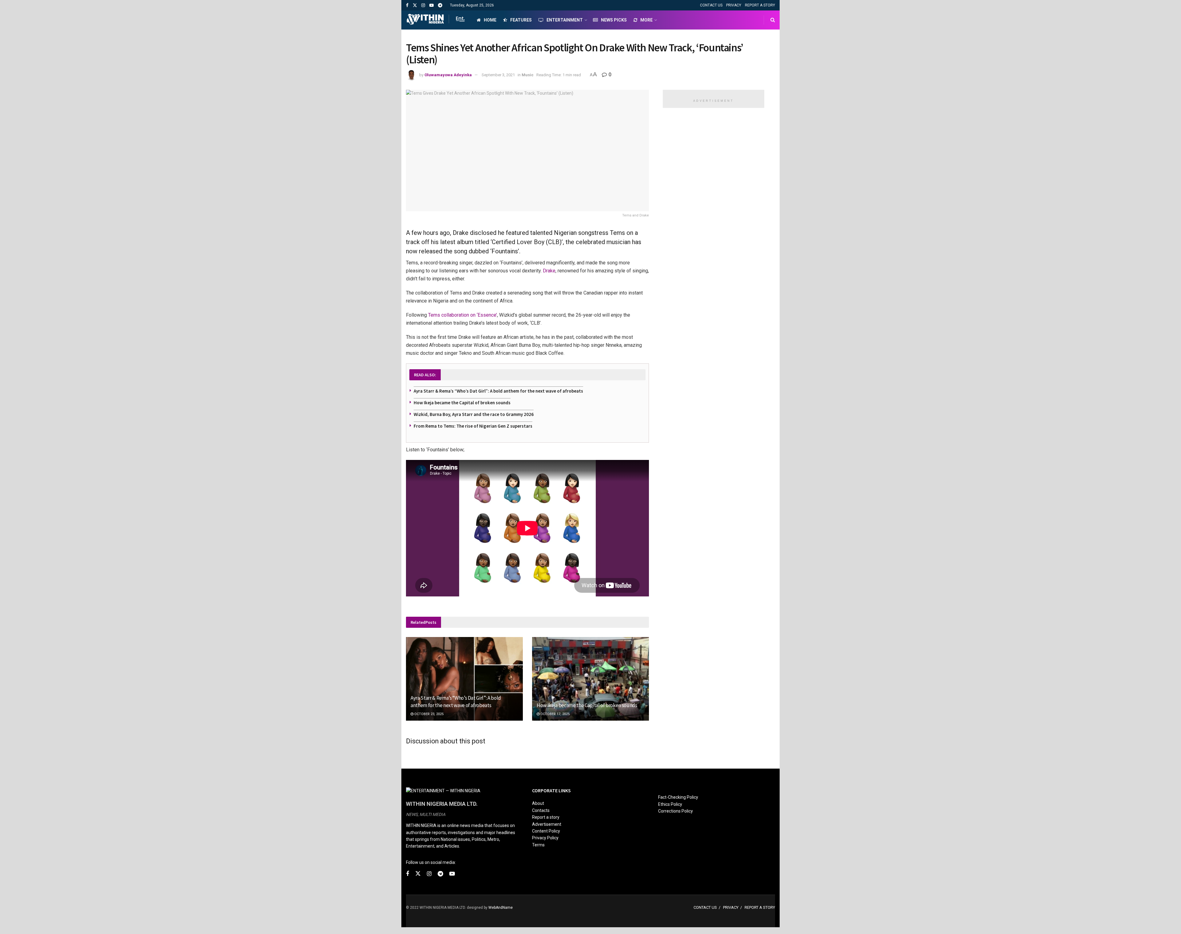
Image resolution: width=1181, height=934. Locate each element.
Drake (549, 271)
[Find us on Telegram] (440, 5)
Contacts (541, 810)
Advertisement (546, 824)
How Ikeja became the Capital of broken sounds (462, 403)
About (538, 803)
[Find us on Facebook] (407, 5)
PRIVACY (733, 5)
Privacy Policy (545, 837)
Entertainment (565, 20)
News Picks (614, 20)
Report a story (545, 817)
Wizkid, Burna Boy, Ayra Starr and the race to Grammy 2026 (474, 414)
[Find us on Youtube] (431, 5)
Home (490, 20)
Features (521, 20)
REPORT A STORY (760, 5)
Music (528, 75)
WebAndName (500, 907)
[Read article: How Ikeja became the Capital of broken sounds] (590, 679)
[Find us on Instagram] (423, 5)
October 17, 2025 (554, 714)
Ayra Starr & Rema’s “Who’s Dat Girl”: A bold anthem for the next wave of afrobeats (498, 391)
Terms (538, 844)
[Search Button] (772, 20)
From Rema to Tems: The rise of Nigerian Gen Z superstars (473, 426)
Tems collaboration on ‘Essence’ (462, 315)
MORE (646, 20)
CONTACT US (711, 5)
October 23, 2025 (428, 714)
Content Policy (546, 831)
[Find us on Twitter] (415, 5)
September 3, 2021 (498, 75)
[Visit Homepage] (436, 20)
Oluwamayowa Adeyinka (448, 75)
